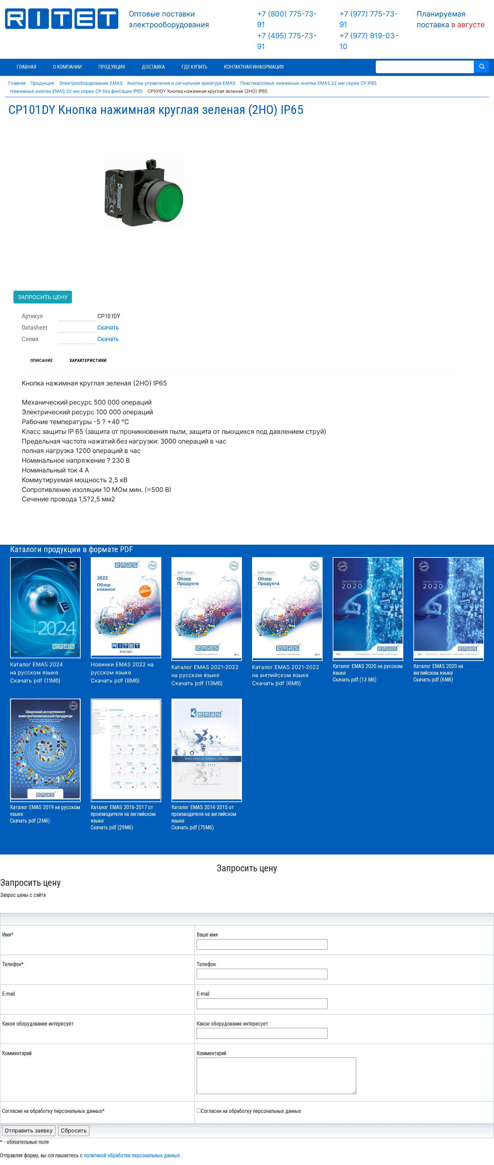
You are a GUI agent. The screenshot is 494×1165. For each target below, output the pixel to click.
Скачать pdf (103, 827)
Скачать (108, 327)
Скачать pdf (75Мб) (192, 827)
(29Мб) (125, 827)
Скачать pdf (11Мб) (35, 680)
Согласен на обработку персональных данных (251, 1111)
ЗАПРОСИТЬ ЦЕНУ (43, 297)
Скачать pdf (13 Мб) (354, 679)
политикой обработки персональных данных (132, 1155)
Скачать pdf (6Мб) (276, 683)
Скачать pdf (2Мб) (30, 821)
